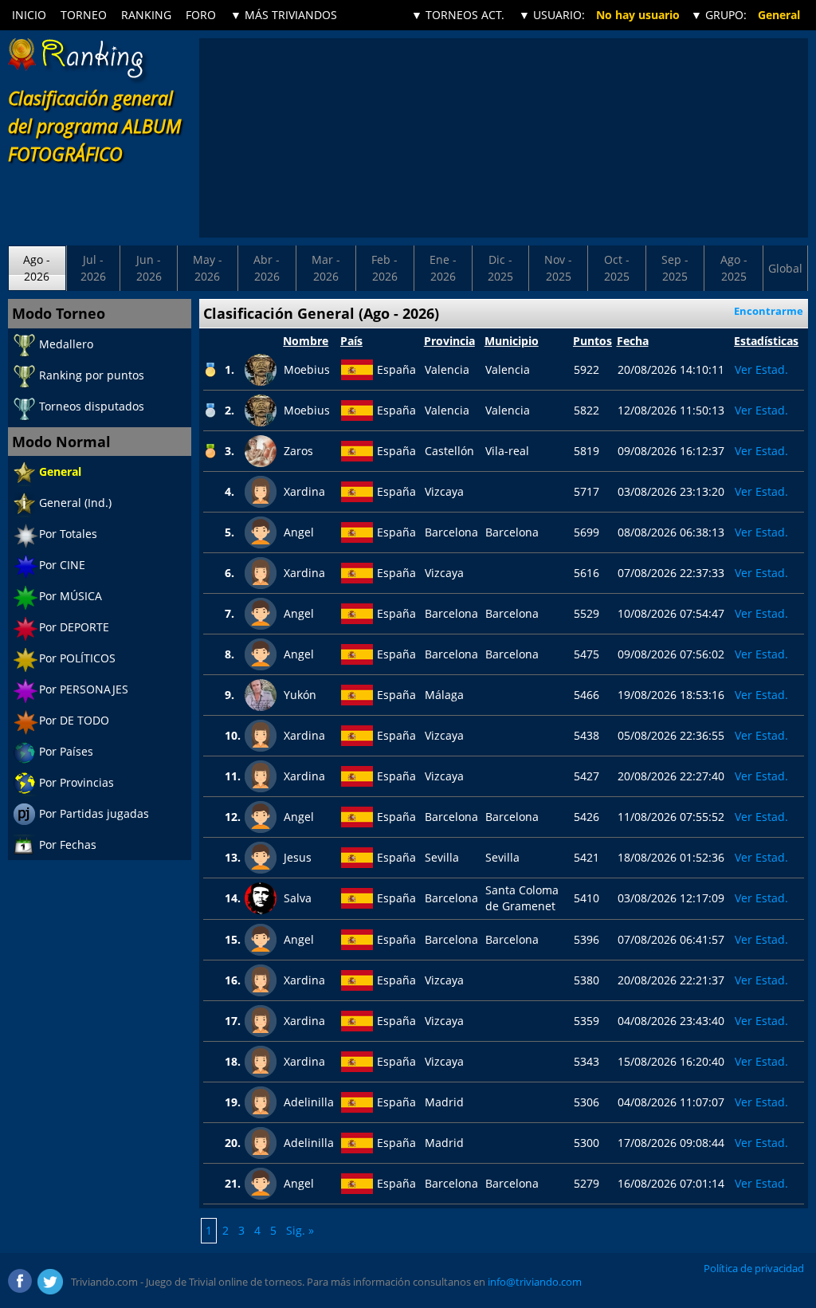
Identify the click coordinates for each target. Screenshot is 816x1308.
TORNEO (84, 14)
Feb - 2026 (384, 267)
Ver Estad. (761, 369)
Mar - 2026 (326, 267)
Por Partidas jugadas (94, 813)
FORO (201, 14)
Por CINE (62, 564)
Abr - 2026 (266, 267)
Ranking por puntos (91, 375)
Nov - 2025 (558, 267)
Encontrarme (768, 311)
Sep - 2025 (674, 267)
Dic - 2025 (500, 267)
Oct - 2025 (617, 267)
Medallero (66, 344)
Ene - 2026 (443, 267)
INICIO (29, 14)
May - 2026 (207, 267)
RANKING (146, 14)
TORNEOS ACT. (457, 14)
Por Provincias (76, 782)
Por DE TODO (74, 720)
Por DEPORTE (74, 626)
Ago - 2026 (36, 267)
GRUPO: (719, 14)
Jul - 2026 (93, 267)
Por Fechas (67, 844)
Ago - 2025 (733, 267)
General (60, 471)
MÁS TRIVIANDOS (283, 14)
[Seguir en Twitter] (50, 1281)
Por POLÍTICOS (77, 658)
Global (785, 268)
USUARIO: (552, 14)
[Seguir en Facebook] (20, 1281)
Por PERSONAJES (83, 689)
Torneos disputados (91, 406)
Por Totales (68, 533)
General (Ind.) (75, 502)
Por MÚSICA (70, 595)
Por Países (66, 751)
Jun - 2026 (149, 267)
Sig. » (300, 1230)
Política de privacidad (754, 1268)
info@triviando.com (535, 1282)
